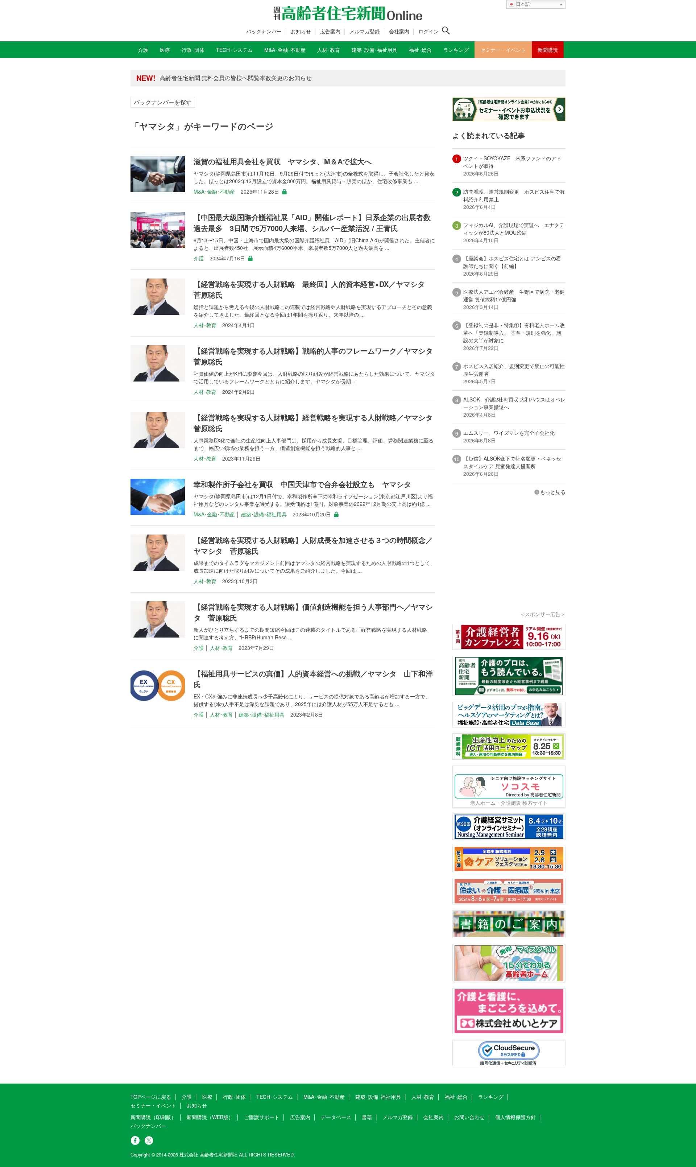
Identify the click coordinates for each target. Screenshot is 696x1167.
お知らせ (301, 31)
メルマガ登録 (364, 31)
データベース (336, 1117)
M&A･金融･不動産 (214, 191)
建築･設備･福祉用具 (264, 514)
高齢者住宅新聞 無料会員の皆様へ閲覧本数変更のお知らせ (236, 78)
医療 (207, 1096)
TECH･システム (274, 1096)
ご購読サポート (261, 1117)
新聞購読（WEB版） (210, 1117)
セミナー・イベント (153, 1105)
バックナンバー (264, 31)
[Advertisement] (509, 562)
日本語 (522, 4)
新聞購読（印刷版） (153, 1117)
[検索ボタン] (446, 30)
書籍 (367, 1117)
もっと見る (553, 491)
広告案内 (330, 31)
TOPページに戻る (150, 1096)
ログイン (428, 31)
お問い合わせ (469, 1117)
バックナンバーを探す (163, 102)
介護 (199, 258)
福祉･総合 (456, 1096)
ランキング (491, 1096)
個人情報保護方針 (515, 1117)
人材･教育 (205, 325)
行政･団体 (234, 1096)
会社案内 (399, 31)
